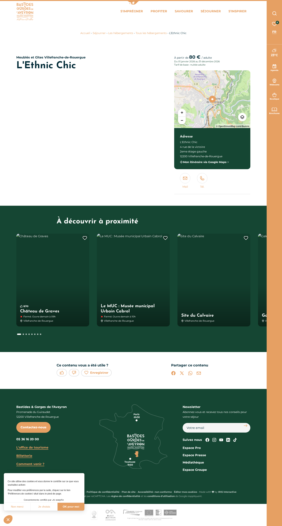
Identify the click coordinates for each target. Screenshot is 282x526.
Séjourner (211, 11)
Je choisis (44, 506)
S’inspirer (237, 11)
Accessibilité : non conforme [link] (155, 491)
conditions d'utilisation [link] (161, 496)
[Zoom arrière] (182, 120)
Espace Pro (192, 448)
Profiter (159, 11)
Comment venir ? (30, 464)
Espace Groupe (195, 470)
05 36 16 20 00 (27, 439)
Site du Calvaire (197, 315)
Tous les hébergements (151, 33)
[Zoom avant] (182, 113)
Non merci (17, 506)
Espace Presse (194, 455)
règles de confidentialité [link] (125, 496)
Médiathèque (193, 462)
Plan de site (129, 491)
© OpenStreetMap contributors (232, 126)
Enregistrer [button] (99, 373)
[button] (133, 3)
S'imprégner (131, 11)
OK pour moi (71, 506)
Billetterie (24, 456)
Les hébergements (120, 33)
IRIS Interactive (227, 491)
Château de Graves (39, 311)
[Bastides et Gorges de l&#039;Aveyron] (24, 11)
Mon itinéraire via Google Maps (204, 162)
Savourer (184, 11)
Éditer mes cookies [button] (185, 491)
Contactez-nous (33, 427)
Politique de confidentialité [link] (103, 491)
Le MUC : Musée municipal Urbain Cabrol (128, 309)
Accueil (85, 33)
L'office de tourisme (32, 447)
